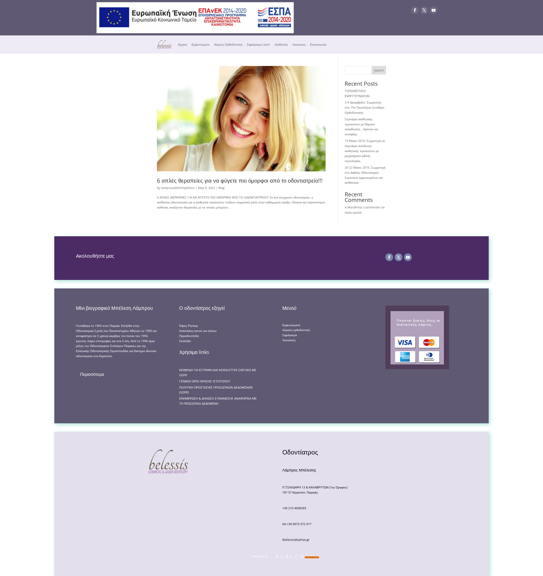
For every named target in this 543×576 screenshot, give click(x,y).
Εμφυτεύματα (200, 44)
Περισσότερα (92, 374)
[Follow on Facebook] (415, 10)
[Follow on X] (424, 10)
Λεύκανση (298, 44)
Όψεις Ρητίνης (188, 326)
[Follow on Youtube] (433, 10)
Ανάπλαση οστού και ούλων (198, 331)
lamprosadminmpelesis (178, 188)
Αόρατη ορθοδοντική (296, 330)
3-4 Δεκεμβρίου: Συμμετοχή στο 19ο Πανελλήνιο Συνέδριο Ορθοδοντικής (364, 107)
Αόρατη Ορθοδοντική (228, 44)
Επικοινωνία (318, 44)
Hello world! (353, 213)
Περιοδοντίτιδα (189, 336)
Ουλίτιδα (185, 341)
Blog (221, 188)
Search (379, 70)
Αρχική (182, 44)
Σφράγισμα (289, 335)
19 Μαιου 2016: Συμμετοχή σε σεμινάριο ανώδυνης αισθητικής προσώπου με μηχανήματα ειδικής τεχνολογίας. (365, 151)
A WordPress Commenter (362, 207)
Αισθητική (281, 44)
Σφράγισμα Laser (258, 44)
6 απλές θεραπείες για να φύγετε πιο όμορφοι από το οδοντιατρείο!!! (240, 180)
